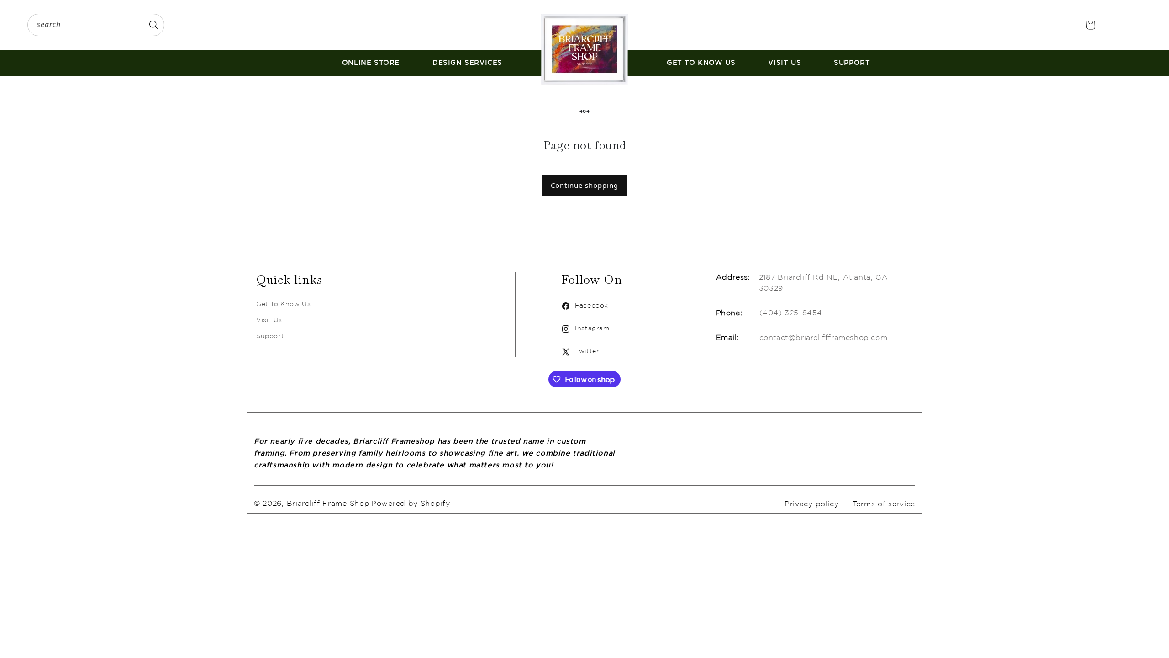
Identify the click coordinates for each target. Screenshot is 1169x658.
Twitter (580, 352)
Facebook (584, 307)
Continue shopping (584, 185)
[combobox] (95, 25)
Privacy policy (812, 504)
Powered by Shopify (410, 503)
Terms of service (884, 504)
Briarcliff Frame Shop (328, 503)
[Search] (153, 25)
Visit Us (269, 320)
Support (270, 336)
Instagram (585, 330)
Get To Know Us (283, 304)
